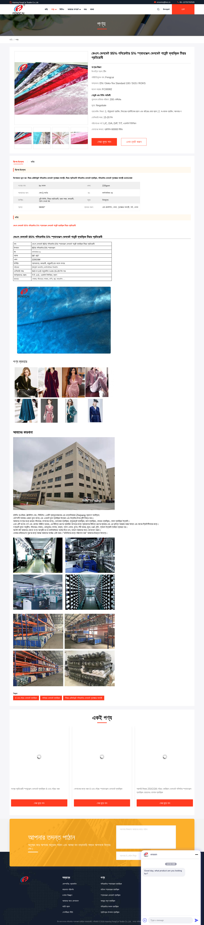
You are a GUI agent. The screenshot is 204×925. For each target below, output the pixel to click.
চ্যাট (183, 9)
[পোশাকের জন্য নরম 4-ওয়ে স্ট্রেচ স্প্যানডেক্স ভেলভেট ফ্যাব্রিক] (39, 756)
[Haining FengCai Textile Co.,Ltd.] (19, 9)
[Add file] (145, 920)
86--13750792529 (186, 2)
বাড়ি (46, 9)
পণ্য (53, 9)
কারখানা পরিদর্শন (68, 889)
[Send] (196, 920)
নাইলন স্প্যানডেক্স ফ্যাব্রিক (110, 889)
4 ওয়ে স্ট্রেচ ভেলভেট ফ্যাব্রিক (26, 698)
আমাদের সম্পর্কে (73, 9)
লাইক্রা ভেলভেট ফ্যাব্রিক (51, 698)
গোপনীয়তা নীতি (67, 912)
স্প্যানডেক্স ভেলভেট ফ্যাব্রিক (110, 895)
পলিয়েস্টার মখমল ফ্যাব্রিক (110, 906)
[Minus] (196, 854)
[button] (15, 763)
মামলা (92, 9)
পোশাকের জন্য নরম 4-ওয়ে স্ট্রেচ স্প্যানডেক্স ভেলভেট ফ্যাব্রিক (35, 789)
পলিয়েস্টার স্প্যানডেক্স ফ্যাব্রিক (111, 884)
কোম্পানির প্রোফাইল (69, 884)
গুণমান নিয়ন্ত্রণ (67, 895)
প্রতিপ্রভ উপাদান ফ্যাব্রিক (110, 912)
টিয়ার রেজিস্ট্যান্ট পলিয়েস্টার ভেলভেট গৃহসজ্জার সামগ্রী (83, 698)
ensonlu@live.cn (164, 2)
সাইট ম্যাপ (66, 906)
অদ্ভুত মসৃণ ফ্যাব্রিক (108, 901)
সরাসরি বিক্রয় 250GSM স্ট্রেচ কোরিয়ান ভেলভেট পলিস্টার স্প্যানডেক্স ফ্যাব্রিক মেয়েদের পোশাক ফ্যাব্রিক (101, 791)
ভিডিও (62, 9)
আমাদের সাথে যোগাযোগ (70, 901)
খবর (85, 9)
